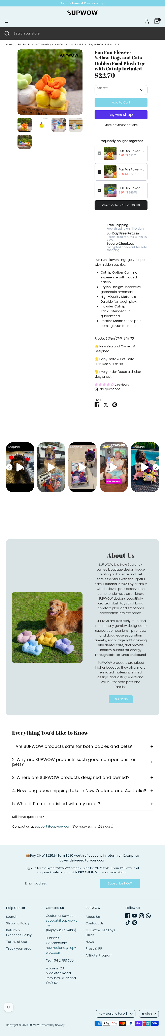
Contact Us (94, 923)
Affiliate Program (99, 955)
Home (9, 44)
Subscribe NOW (120, 883)
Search (11, 916)
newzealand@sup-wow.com (61, 950)
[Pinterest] (134, 922)
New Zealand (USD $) (113, 1014)
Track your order (19, 948)
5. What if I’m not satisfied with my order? (56, 804)
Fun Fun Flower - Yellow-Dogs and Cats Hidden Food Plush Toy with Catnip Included (68, 44)
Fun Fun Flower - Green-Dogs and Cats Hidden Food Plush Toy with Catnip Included (131, 169)
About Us (93, 916)
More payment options (121, 125)
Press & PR (94, 948)
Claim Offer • (121, 205)
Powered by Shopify (52, 1025)
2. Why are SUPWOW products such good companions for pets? (74, 762)
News (90, 941)
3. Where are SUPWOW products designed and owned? (70, 777)
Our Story (120, 699)
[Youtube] (134, 915)
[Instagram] (141, 915)
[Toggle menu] (6, 21)
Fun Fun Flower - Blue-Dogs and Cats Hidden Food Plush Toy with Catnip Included (131, 188)
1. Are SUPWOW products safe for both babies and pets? (72, 746)
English (147, 1014)
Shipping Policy (18, 923)
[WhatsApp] (148, 915)
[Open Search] (7, 33)
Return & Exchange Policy (19, 932)
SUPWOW (34, 1025)
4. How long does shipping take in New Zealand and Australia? (79, 790)
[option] (50, 83)
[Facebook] (127, 915)
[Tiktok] (127, 922)
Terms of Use (16, 941)
